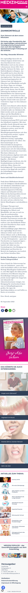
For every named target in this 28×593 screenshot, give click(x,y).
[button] (2, 310)
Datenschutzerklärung (9, 580)
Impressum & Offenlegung (11, 583)
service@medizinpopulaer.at (11, 573)
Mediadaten (5, 578)
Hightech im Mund (7, 417)
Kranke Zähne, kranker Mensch (12, 442)
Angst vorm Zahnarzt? (9, 393)
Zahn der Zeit (6, 466)
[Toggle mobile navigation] (26, 7)
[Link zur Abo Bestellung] (14, 339)
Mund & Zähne (6, 26)
